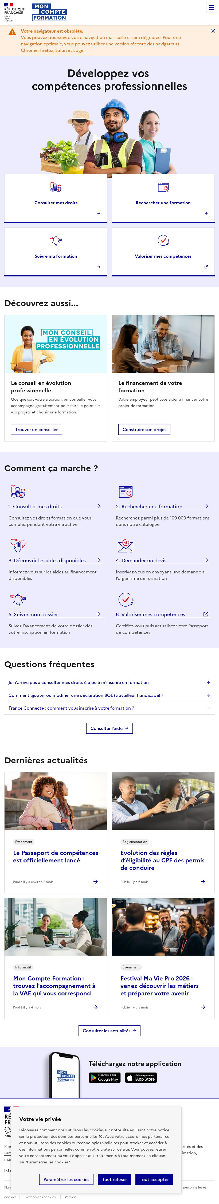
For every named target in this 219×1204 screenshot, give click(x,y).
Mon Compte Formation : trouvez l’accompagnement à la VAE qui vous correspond (54, 986)
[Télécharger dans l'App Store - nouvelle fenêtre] (141, 1081)
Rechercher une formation (163, 203)
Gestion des (40, 1197)
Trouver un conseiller (36, 429)
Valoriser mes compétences (163, 256)
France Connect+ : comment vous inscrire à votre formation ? (71, 708)
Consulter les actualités (106, 1030)
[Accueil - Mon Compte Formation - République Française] (49, 12)
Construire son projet (144, 429)
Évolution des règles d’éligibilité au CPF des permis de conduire (162, 860)
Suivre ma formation (56, 256)
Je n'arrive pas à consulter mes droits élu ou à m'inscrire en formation (79, 682)
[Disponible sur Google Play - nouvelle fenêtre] (105, 1081)
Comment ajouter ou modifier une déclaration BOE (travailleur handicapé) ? (86, 695)
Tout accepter (154, 1179)
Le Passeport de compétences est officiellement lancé (55, 857)
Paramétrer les (66, 1179)
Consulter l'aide (107, 728)
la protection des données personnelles (61, 1136)
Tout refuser (114, 1179)
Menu (211, 7)
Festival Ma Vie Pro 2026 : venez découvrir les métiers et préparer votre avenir (159, 986)
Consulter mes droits (55, 203)
